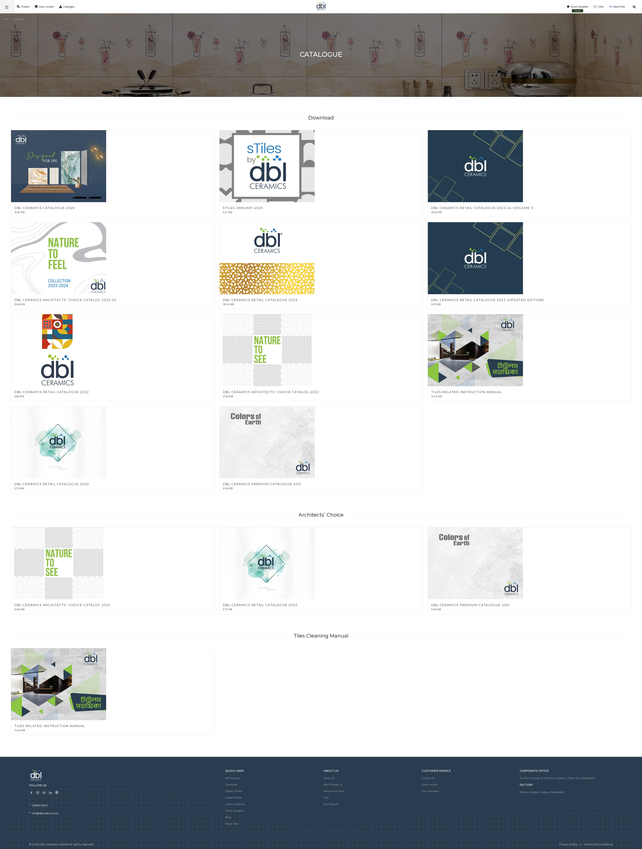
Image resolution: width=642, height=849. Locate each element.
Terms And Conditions (598, 844)
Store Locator (46, 6)
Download (231, 784)
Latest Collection (235, 804)
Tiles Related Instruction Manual (466, 392)
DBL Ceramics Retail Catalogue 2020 (51, 484)
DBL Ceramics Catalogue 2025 (44, 208)
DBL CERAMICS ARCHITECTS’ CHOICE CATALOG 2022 (271, 392)
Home (5, 19)
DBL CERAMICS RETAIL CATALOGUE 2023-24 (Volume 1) (482, 208)
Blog (228, 817)
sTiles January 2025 (243, 208)
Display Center (233, 791)
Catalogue (68, 6)
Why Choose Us (333, 784)
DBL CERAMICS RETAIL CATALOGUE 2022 (51, 392)
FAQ (326, 797)
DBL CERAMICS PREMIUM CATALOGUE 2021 (262, 484)
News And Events (334, 791)
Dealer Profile (233, 797)
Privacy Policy (568, 844)
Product (25, 6)
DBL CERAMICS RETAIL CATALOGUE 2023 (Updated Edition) (487, 300)
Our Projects (331, 804)
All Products (232, 778)
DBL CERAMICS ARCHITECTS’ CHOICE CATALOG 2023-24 (65, 300)
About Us (329, 778)
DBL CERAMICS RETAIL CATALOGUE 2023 (260, 300)
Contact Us (428, 778)
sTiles (601, 6)
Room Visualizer (579, 8)
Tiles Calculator (430, 791)
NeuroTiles (619, 6)
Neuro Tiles (231, 823)
